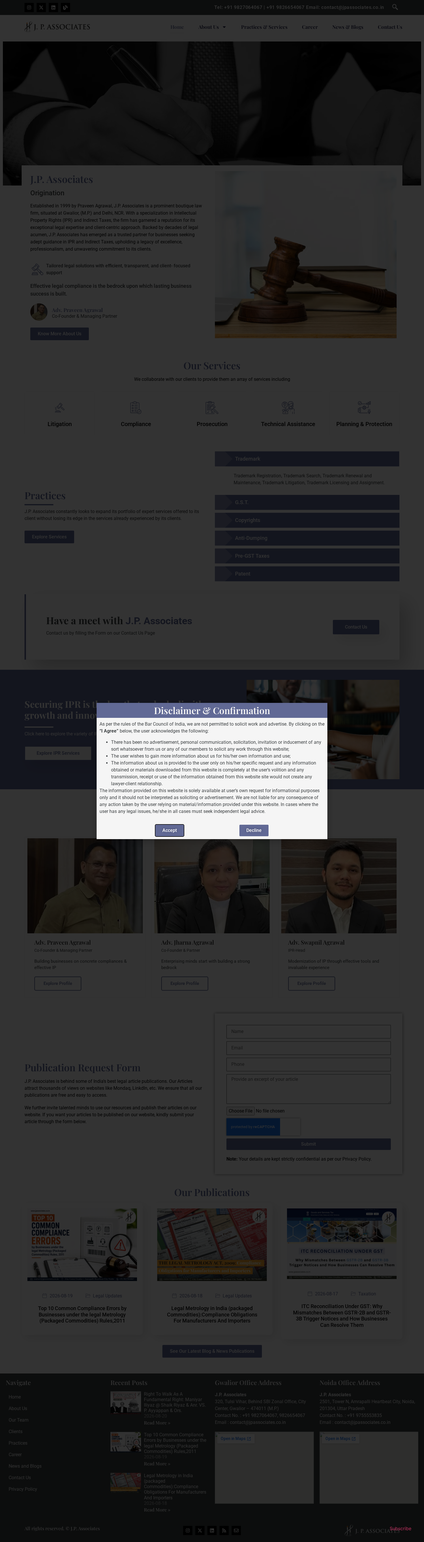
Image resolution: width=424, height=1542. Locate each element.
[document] (212, 771)
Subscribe (400, 1528)
